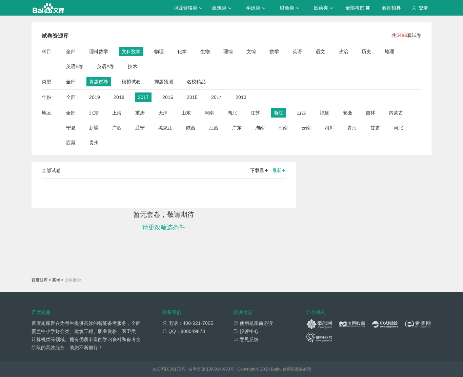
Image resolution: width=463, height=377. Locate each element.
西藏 (71, 142)
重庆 (140, 113)
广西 (117, 127)
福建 (324, 113)
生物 (205, 51)
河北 (398, 127)
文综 (251, 51)
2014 (216, 97)
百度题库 (40, 280)
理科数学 (98, 51)
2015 (192, 97)
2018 (119, 97)
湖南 (260, 127)
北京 (94, 113)
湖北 (232, 113)
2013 (241, 97)
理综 (228, 51)
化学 (182, 51)
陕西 (191, 127)
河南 (209, 113)
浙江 (278, 113)
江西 (214, 127)
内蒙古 (396, 113)
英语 (297, 51)
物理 (159, 51)
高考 (56, 280)
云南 (306, 127)
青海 (352, 127)
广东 (237, 127)
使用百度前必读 (297, 369)
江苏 (255, 113)
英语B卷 (74, 66)
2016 (167, 97)
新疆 (94, 127)
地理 (389, 51)
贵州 (94, 142)
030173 (174, 369)
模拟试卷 (131, 81)
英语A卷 (105, 66)
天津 (163, 113)
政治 (343, 51)
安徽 (347, 113)
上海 (117, 113)
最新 (277, 170)
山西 (301, 113)
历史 (366, 51)
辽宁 (140, 127)
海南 (283, 127)
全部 (71, 51)
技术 (132, 66)
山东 (186, 113)
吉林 (370, 113)
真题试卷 (98, 81)
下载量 (257, 170)
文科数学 (131, 51)
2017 (143, 97)
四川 (329, 127)
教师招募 (391, 8)
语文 (320, 51)
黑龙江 (165, 127)
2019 (94, 97)
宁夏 (71, 127)
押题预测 (163, 81)
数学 (274, 51)
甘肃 (375, 127)
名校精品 (196, 81)
